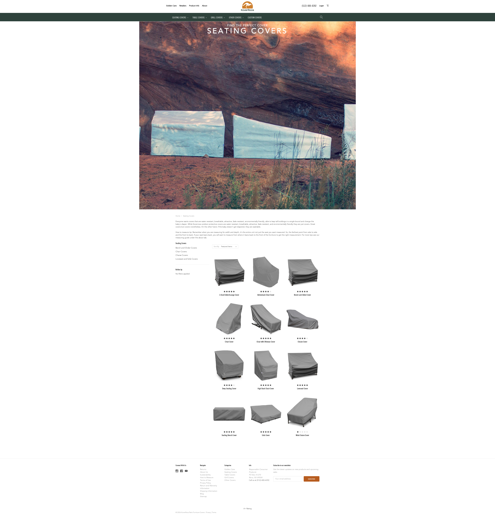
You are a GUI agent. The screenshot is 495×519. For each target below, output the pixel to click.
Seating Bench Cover (229, 435)
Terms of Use (205, 480)
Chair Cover (229, 341)
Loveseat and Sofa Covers (187, 259)
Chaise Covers (182, 255)
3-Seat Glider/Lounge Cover (229, 295)
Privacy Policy (205, 483)
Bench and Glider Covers (186, 248)
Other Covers (235, 17)
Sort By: (217, 247)
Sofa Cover (266, 435)
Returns (203, 469)
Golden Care (171, 6)
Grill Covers (217, 17)
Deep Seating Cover (229, 388)
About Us (204, 472)
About (204, 6)
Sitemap (203, 496)
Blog (202, 494)
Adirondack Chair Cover (265, 295)
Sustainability (205, 475)
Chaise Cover (302, 341)
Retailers (182, 6)
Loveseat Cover (302, 388)
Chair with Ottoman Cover (266, 341)
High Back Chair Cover (266, 388)
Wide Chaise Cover (302, 435)
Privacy (208, 512)
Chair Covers (181, 251)
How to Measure (206, 477)
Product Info (194, 6)
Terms (214, 512)
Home (178, 216)
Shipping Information (208, 491)
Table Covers (198, 17)
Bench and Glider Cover (302, 295)
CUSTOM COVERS (255, 17)
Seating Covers (179, 17)
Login (321, 6)
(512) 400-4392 (309, 5)
